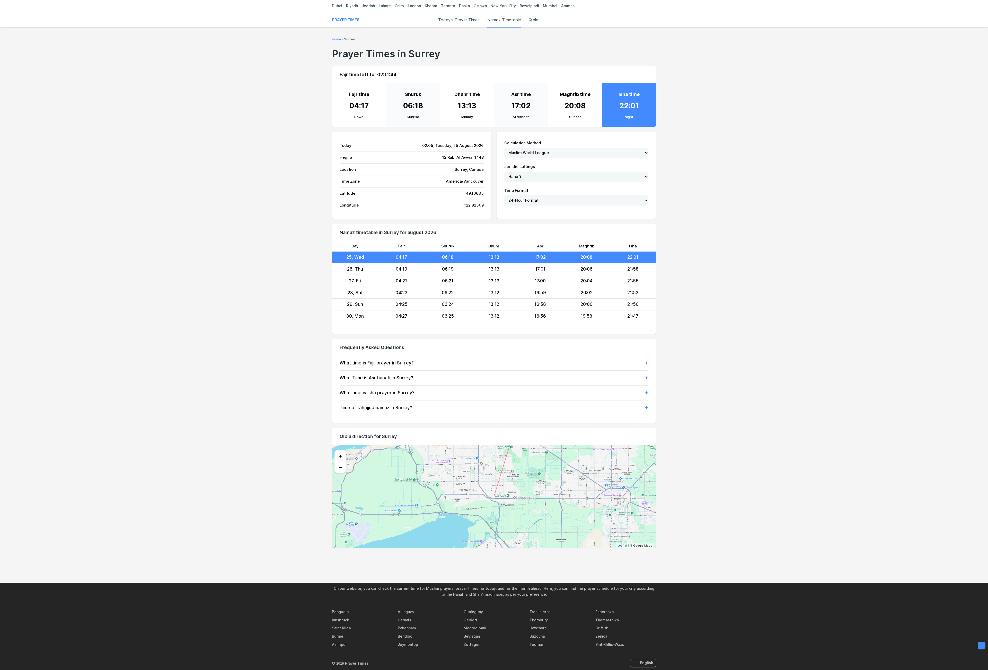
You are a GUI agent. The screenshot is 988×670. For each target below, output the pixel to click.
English (646, 662)
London (414, 6)
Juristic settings (519, 166)
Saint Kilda (341, 628)
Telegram (500, 559)
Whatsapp (512, 559)
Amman (568, 6)
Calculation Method (522, 142)
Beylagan (472, 636)
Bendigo (405, 636)
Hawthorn (538, 628)
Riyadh (352, 6)
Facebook (476, 559)
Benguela (340, 612)
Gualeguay (473, 612)
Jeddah (368, 6)
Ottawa (480, 6)
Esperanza (604, 612)
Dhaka (464, 6)
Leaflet (622, 545)
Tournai (536, 644)
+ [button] (340, 455)
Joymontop (408, 644)
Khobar (431, 6)
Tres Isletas (540, 612)
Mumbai (550, 6)
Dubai (337, 6)
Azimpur (339, 644)
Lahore (385, 6)
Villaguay (406, 612)
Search (653, 19)
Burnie (337, 636)
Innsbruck (340, 620)
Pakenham (407, 628)
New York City (503, 6)
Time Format (516, 190)
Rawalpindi (529, 6)
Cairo (399, 6)
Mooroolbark (475, 628)
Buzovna (537, 636)
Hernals (404, 620)
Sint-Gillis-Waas (609, 644)
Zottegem (473, 644)
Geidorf (470, 620)
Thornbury (539, 620)
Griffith (601, 628)
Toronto (448, 6)
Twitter (488, 559)
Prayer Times (345, 19)
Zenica (601, 636)
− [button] (340, 467)
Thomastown (607, 620)
